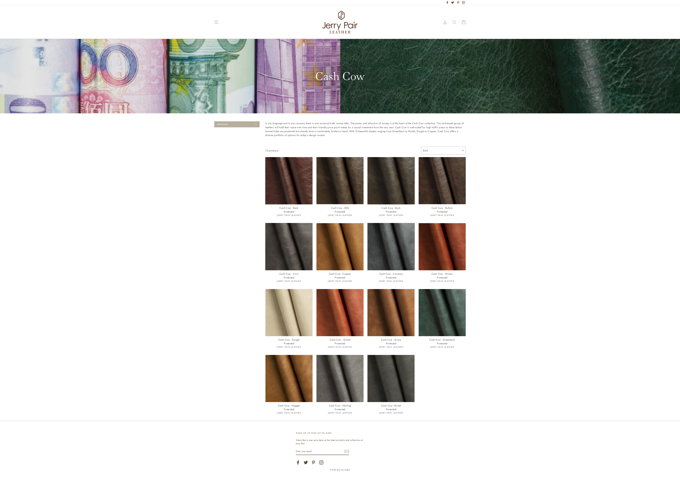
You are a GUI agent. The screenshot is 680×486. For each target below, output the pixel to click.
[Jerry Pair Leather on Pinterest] (313, 462)
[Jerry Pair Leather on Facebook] (298, 462)
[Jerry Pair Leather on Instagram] (321, 462)
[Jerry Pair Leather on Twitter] (306, 462)
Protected (222, 124)
